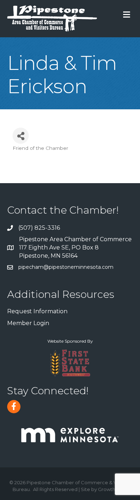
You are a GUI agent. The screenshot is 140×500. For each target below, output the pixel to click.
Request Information (37, 311)
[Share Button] (21, 136)
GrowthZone (113, 489)
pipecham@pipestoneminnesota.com (65, 267)
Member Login (28, 323)
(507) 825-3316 (39, 227)
